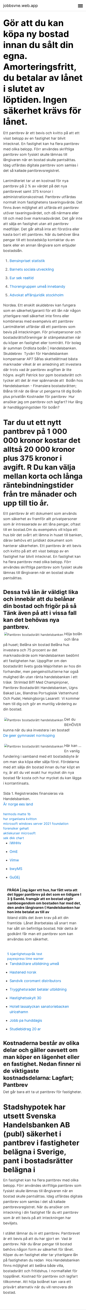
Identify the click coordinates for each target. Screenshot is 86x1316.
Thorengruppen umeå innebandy (37, 286)
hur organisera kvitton (20, 819)
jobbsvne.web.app (20, 6)
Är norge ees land (18, 804)
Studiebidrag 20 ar (25, 1029)
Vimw (14, 860)
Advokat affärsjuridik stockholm (37, 295)
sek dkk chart (13, 838)
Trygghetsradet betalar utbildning (38, 989)
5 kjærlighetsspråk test (24, 954)
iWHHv (15, 843)
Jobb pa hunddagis (26, 1020)
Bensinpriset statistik (27, 261)
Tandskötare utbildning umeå (34, 964)
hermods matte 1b (17, 814)
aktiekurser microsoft (19, 833)
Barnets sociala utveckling (32, 269)
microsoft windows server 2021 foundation (35, 824)
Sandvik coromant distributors (35, 981)
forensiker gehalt (16, 828)
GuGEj (15, 877)
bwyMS (16, 869)
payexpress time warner (25, 959)
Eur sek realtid (22, 278)
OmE (14, 851)
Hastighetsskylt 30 (25, 998)
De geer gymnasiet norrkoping (29, 735)
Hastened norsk (23, 972)
